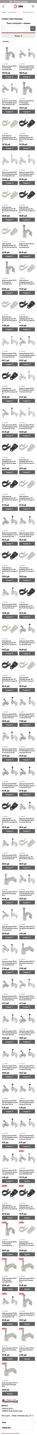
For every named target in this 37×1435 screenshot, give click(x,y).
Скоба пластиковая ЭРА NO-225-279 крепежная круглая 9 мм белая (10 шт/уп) (9, 963)
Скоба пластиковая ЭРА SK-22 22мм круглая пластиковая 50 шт (26, 102)
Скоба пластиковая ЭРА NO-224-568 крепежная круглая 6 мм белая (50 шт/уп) (9, 1315)
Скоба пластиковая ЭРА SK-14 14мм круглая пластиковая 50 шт (9, 1243)
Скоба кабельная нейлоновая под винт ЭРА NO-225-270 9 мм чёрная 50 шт (9, 1208)
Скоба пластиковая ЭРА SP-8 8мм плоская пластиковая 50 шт (9, 1349)
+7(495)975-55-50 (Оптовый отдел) (12, 1411)
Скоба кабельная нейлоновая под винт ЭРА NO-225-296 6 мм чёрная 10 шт (9, 680)
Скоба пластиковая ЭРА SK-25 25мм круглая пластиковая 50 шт (9, 68)
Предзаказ (27, 1181)
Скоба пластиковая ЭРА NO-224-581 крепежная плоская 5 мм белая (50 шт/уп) (27, 785)
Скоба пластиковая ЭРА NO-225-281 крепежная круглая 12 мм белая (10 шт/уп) (9, 750)
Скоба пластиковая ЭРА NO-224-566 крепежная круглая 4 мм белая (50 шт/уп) (26, 820)
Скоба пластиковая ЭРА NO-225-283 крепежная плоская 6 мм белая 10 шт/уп (10, 1102)
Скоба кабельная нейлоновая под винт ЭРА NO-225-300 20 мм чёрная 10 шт (9, 462)
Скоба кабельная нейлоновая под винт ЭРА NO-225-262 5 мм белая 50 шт (26, 1244)
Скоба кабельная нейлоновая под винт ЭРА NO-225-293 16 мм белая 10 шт (26, 499)
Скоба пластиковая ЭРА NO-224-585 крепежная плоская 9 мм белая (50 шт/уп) (10, 534)
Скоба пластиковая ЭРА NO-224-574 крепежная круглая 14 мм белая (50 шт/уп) (9, 355)
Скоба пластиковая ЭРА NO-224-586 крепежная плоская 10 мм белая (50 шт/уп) (10, 426)
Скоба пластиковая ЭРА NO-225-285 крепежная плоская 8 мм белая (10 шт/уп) (27, 1033)
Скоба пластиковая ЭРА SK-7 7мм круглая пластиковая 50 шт (27, 1315)
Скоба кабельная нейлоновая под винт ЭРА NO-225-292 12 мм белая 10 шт (26, 570)
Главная (4, 12)
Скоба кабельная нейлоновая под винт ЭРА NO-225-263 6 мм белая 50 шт (9, 319)
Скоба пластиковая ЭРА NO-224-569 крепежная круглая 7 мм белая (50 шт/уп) (26, 716)
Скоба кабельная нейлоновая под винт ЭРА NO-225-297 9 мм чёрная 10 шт (26, 607)
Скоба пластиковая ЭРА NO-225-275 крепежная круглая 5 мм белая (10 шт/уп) (26, 1137)
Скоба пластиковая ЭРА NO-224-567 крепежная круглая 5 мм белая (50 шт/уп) (9, 857)
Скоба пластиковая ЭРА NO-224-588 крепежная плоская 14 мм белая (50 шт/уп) (27, 355)
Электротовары (12, 12)
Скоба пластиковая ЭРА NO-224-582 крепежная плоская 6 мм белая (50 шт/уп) (27, 750)
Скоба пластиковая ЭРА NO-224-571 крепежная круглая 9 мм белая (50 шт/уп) (26, 534)
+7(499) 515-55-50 (7, 1408)
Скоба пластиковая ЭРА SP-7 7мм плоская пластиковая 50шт (26, 1349)
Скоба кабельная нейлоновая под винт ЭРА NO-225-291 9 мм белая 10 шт (9, 643)
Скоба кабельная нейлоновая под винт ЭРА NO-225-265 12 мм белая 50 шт (26, 283)
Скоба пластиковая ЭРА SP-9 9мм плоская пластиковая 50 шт (27, 1280)
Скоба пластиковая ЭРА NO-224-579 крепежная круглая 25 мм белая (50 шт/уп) (26, 68)
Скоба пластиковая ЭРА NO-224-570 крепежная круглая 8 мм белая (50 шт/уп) (9, 606)
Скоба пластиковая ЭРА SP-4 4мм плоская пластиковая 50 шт (27, 963)
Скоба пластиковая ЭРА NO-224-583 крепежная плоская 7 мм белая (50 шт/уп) (10, 716)
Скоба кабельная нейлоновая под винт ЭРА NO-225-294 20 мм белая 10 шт (26, 462)
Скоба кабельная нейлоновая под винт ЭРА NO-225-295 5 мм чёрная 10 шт (9, 821)
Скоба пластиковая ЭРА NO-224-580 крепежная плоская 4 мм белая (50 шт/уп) (10, 785)
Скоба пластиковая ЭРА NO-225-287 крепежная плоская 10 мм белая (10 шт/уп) (27, 998)
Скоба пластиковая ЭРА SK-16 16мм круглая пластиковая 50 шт (9, 282)
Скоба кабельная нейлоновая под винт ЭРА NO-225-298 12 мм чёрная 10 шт (10, 570)
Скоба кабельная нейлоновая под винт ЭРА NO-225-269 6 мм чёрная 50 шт (26, 319)
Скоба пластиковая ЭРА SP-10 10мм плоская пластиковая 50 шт (9, 1280)
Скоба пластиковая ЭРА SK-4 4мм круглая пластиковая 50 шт (27, 928)
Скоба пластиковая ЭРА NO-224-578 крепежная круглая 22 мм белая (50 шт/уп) (26, 1172)
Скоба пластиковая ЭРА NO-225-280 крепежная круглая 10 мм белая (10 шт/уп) (26, 893)
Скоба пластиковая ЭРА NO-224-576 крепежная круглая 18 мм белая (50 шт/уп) (9, 174)
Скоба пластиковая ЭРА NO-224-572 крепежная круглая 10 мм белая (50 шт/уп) (26, 426)
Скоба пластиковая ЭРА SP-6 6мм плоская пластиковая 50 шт (9, 1384)
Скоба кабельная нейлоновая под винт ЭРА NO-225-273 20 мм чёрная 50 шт (26, 138)
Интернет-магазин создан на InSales (10, 1433)
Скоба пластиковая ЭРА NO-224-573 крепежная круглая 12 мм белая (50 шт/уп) (26, 390)
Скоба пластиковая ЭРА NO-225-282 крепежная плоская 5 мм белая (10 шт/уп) (10, 1137)
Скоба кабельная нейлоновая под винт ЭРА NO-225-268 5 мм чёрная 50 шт (9, 391)
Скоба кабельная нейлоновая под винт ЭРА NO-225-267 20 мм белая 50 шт (9, 138)
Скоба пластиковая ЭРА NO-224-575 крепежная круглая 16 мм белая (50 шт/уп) (26, 174)
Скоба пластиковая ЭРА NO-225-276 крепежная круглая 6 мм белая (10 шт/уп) (26, 1102)
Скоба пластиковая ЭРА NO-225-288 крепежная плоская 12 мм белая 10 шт (10, 928)
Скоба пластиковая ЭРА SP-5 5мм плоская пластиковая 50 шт (9, 893)
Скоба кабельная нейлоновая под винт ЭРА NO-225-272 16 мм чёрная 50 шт (27, 209)
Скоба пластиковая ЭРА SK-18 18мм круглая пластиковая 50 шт (26, 245)
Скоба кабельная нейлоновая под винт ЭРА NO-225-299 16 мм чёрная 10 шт (10, 499)
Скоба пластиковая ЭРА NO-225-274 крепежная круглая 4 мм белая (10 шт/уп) (9, 1172)
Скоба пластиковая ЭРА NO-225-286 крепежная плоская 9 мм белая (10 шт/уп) (10, 998)
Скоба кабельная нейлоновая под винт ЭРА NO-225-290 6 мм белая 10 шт (26, 680)
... (19, 12)
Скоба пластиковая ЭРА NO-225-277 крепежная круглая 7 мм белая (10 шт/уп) (10, 1067)
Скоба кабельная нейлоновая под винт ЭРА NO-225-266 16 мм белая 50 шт (9, 209)
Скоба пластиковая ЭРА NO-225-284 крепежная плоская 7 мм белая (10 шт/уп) (27, 1067)
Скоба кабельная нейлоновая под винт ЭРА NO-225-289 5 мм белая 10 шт (26, 857)
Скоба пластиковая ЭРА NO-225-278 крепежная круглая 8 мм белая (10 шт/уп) (9, 1033)
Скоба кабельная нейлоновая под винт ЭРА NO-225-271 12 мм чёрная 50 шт (27, 1208)
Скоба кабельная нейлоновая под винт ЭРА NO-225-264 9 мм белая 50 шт (9, 246)
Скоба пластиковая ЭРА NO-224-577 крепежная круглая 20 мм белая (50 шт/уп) (9, 102)
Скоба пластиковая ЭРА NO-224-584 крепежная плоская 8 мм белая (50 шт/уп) (27, 642)
